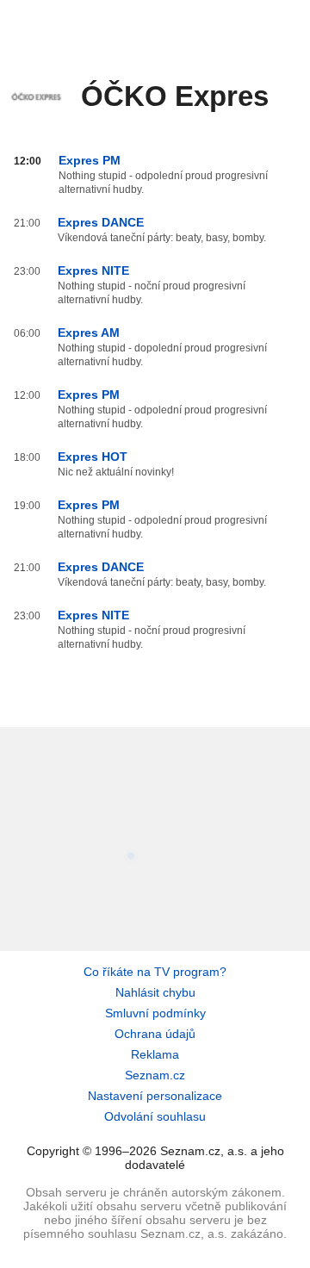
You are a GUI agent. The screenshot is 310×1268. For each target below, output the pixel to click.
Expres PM (90, 160)
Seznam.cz (155, 1075)
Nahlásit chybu (155, 992)
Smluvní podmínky (155, 1013)
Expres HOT (92, 456)
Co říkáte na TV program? (155, 972)
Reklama (155, 1054)
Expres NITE (93, 270)
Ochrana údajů (155, 1034)
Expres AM (89, 332)
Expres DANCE (101, 222)
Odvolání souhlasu (155, 1116)
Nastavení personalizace (155, 1096)
